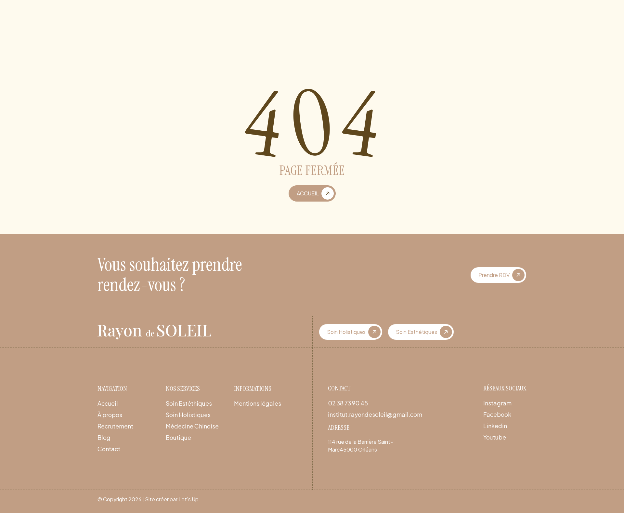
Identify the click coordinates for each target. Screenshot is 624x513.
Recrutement (115, 426)
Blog (104, 437)
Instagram (497, 403)
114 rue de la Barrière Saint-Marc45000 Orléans (360, 445)
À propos (110, 414)
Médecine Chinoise (192, 426)
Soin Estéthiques (189, 403)
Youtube (494, 437)
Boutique (178, 437)
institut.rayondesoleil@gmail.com (375, 414)
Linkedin (495, 425)
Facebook (497, 414)
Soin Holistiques (188, 414)
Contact (109, 449)
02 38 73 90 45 (348, 403)
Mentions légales (257, 403)
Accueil (108, 403)
